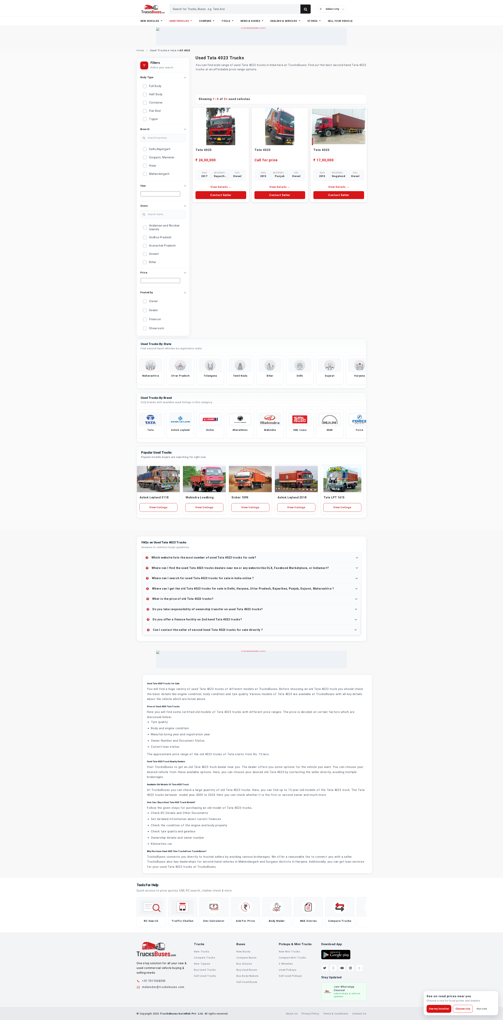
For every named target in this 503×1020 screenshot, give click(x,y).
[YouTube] (342, 967)
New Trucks (201, 951)
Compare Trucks (204, 957)
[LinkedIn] (359, 967)
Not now (482, 1008)
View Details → (220, 186)
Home (140, 50)
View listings (158, 507)
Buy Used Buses (246, 969)
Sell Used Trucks (205, 975)
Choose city (462, 1008)
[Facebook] (333, 967)
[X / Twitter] (324, 967)
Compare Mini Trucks (292, 957)
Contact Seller (220, 195)
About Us (292, 1013)
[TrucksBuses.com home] (153, 9)
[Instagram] (350, 967)
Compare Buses (246, 957)
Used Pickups (287, 969)
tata (173, 50)
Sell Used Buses (246, 982)
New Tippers (202, 963)
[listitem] (150, 370)
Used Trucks (158, 50)
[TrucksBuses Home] (156, 949)
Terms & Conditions (335, 1013)
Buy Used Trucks (205, 969)
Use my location (439, 1008)
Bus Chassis (244, 963)
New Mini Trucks (289, 951)
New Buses (243, 951)
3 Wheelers (286, 963)
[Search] (305, 9)
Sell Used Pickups (290, 975)
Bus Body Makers (247, 975)
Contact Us (359, 1013)
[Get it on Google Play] (335, 954)
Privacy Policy (310, 1013)
